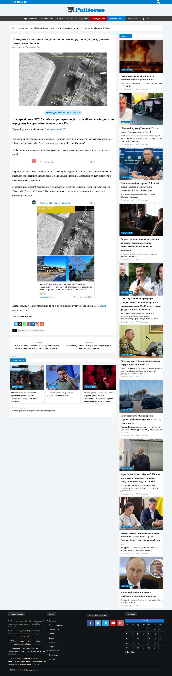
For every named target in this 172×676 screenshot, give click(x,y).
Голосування (82, 18)
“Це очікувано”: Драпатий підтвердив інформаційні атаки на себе (140, 548)
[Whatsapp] (24, 322)
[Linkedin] (33, 322)
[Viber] (29, 322)
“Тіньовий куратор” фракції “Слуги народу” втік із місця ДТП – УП (139, 315)
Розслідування (98, 18)
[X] (20, 322)
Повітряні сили (23, 330)
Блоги (70, 18)
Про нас (145, 18)
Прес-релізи (132, 18)
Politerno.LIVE (116, 18)
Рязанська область (37, 330)
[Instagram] (37, 322)
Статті (60, 18)
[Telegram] (16, 322)
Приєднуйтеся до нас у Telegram (64, 113)
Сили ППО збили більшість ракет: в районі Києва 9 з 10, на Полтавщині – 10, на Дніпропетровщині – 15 (37, 347)
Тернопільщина (30, 18)
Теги (14, 330)
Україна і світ (47, 18)
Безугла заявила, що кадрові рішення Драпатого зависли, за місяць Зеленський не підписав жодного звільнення (140, 430)
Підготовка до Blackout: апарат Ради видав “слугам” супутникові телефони (89, 347)
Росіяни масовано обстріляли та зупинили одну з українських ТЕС (138, 263)
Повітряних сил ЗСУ (55, 129)
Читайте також (18, 360)
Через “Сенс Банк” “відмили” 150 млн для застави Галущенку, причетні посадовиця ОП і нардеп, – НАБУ (140, 663)
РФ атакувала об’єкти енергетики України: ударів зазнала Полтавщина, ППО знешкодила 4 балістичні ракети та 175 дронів (99, 397)
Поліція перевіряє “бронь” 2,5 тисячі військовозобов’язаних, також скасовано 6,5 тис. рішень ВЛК (140, 372)
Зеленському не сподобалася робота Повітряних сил (60, 394)
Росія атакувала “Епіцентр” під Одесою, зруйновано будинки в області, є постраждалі (141, 605)
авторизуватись (49, 410)
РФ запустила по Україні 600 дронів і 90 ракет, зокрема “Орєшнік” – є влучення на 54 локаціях (24, 397)
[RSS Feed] (42, 322)
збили (103, 305)
